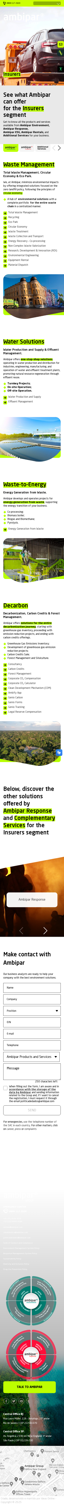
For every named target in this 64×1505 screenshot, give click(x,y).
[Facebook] (7, 1401)
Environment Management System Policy (21, 1248)
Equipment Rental (18, 260)
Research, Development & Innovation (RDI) (32, 250)
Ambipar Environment (34, 125)
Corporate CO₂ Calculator (22, 683)
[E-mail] (22, 1401)
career (10, 1129)
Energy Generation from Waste (26, 529)
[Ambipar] (23, 18)
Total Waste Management (23, 212)
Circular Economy (17, 227)
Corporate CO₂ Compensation (24, 678)
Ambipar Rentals (32, 132)
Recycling (13, 217)
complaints (30, 1129)
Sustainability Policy (12, 1259)
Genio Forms (15, 702)
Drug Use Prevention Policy (15, 1269)
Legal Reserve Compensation (24, 712)
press (18, 1129)
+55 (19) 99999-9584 (12, 1222)
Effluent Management (20, 401)
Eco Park (13, 222)
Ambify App (14, 693)
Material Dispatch (18, 265)
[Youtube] (37, 1401)
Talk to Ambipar (29, 1387)
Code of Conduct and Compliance (18, 1243)
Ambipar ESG (11, 132)
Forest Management (19, 674)
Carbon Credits (16, 669)
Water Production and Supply (24, 397)
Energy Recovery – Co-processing (26, 241)
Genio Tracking (16, 707)
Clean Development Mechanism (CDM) (29, 688)
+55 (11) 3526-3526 (12, 1219)
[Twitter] (14, 1401)
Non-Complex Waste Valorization (27, 246)
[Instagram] (45, 1401)
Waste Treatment (18, 231)
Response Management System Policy (20, 1254)
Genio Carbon (15, 697)
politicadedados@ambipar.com (17, 1238)
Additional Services (16, 135)
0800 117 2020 (18, 1211)
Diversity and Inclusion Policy (16, 1264)
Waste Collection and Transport (25, 236)
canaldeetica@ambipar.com (15, 1233)
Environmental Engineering (23, 255)
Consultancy (15, 664)
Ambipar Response (15, 129)
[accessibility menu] (60, 69)
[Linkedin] (29, 1401)
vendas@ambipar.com (12, 1227)
